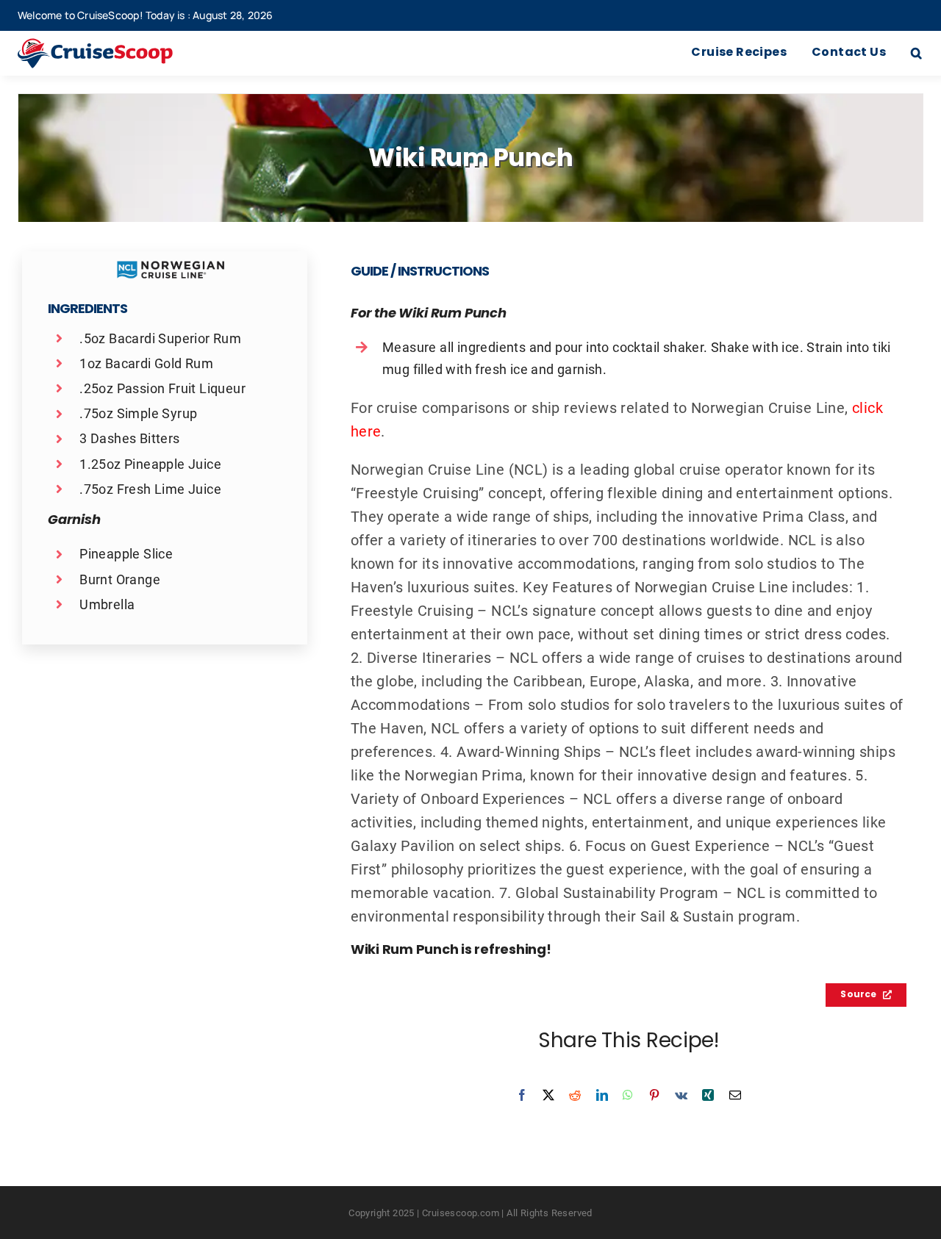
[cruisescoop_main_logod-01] (114, 45)
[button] (916, 53)
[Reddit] (575, 1095)
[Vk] (681, 1095)
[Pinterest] (654, 1095)
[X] (548, 1095)
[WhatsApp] (627, 1095)
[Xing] (708, 1095)
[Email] (735, 1095)
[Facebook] (522, 1095)
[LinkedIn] (602, 1095)
